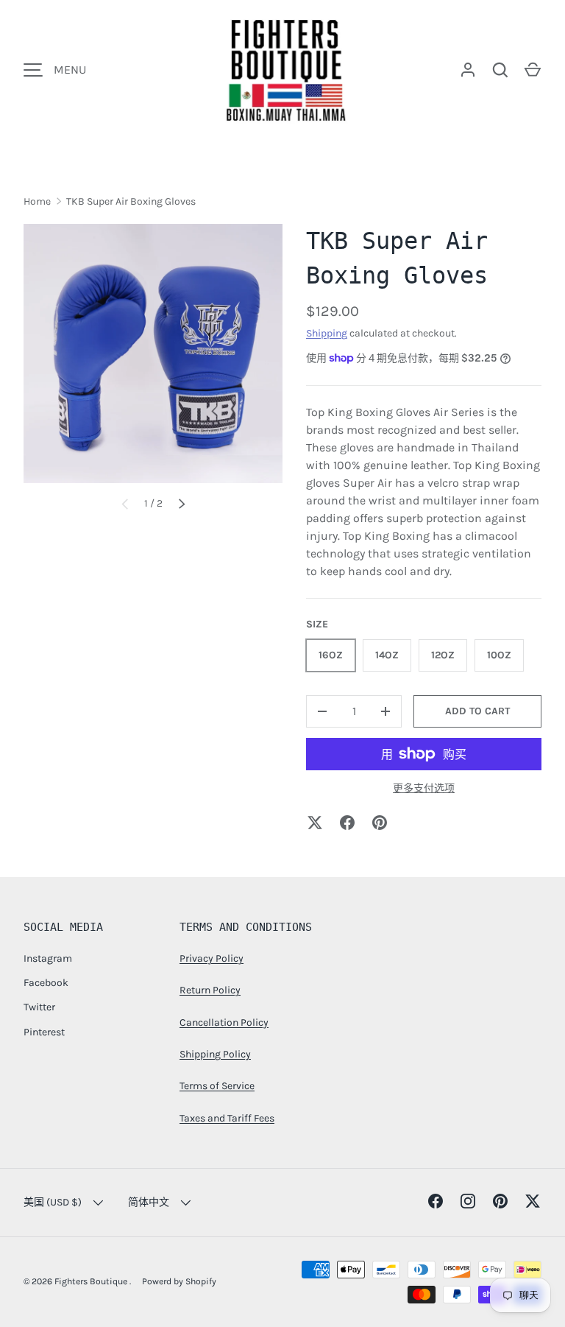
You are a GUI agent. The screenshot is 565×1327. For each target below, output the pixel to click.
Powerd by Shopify (179, 1281)
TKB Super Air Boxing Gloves (131, 201)
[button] (532, 70)
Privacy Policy (212, 958)
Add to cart (477, 711)
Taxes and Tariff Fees (227, 1118)
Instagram (48, 958)
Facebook (46, 982)
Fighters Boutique (91, 1281)
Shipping (326, 333)
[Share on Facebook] (347, 822)
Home (37, 201)
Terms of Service (217, 1086)
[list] (153, 353)
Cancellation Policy (224, 1022)
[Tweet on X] (315, 822)
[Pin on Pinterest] (379, 822)
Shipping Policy (215, 1054)
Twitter (39, 1007)
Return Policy (210, 990)
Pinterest (44, 1032)
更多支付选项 (424, 788)
